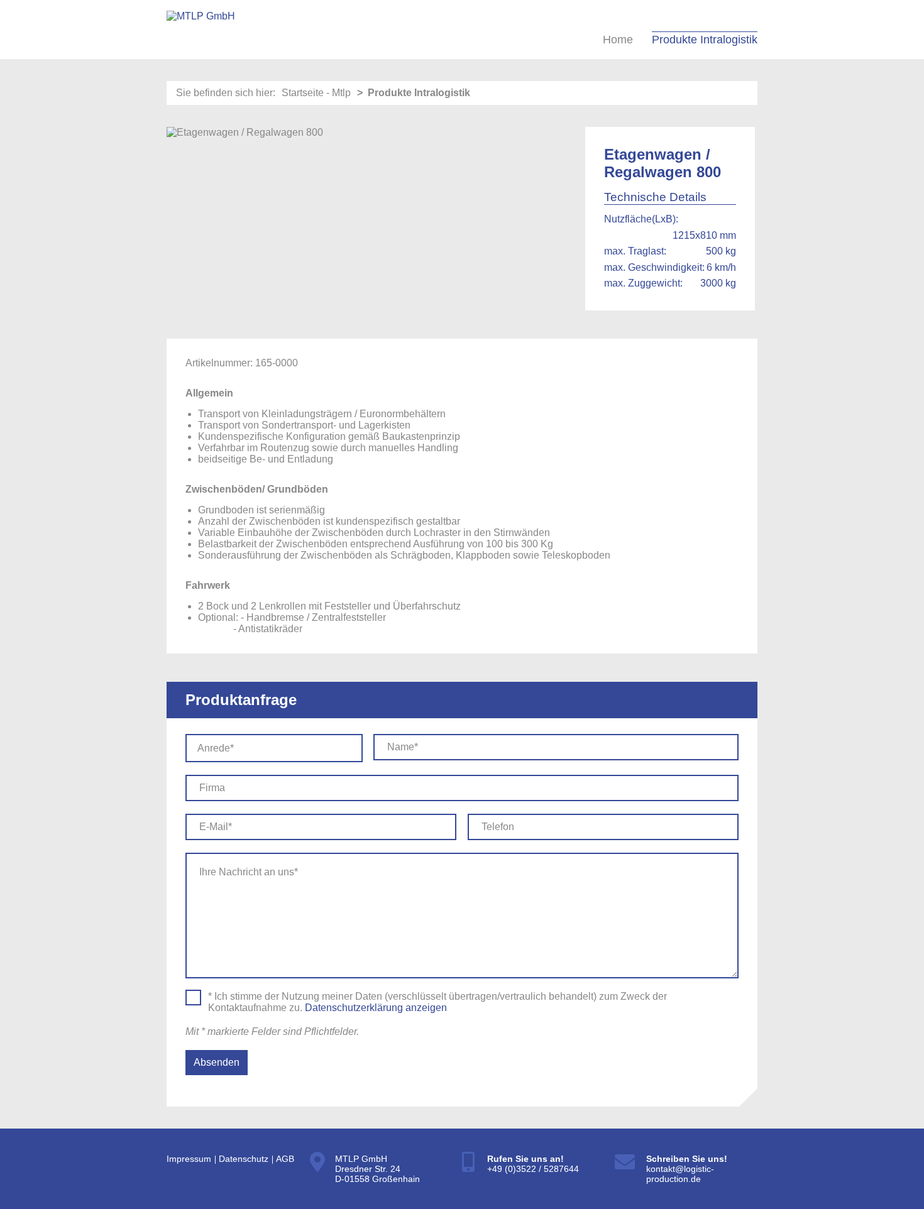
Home (618, 39)
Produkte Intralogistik (704, 39)
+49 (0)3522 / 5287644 (534, 1169)
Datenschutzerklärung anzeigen (376, 1007)
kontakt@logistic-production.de (680, 1174)
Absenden (216, 1062)
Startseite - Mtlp (316, 92)
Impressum (189, 1159)
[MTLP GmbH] (201, 28)
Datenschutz (243, 1159)
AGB (285, 1159)
